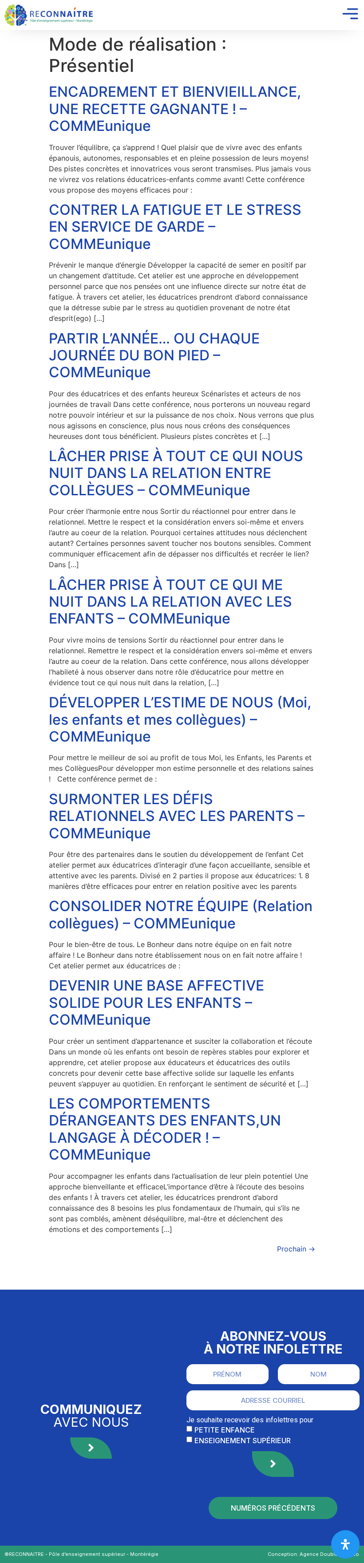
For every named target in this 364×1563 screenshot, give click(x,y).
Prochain (296, 1248)
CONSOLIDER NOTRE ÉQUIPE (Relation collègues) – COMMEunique (181, 914)
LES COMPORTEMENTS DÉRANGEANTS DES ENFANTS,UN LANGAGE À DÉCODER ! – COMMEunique (165, 1129)
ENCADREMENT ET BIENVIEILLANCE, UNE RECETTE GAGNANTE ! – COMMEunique (175, 108)
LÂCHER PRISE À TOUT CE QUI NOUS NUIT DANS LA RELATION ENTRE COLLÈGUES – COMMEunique (176, 473)
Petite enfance (224, 1429)
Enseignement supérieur (242, 1440)
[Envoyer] (273, 1464)
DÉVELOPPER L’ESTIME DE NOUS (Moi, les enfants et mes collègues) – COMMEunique (180, 719)
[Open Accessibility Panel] (345, 1544)
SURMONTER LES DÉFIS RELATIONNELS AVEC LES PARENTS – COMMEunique (177, 816)
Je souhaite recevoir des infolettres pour (249, 1420)
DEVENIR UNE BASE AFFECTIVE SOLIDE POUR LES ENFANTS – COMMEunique (156, 1002)
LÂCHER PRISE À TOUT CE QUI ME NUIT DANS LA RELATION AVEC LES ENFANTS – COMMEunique (170, 602)
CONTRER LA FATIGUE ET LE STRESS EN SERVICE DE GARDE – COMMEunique (175, 227)
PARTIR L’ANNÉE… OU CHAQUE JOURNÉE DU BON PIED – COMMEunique (154, 355)
